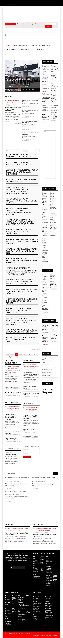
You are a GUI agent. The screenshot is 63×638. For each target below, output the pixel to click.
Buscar (49, 26)
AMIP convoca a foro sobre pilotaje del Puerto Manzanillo (20, 339)
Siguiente (11, 357)
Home (8, 45)
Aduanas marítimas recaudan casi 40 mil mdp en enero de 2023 (21, 251)
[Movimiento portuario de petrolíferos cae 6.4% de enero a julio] (34, 504)
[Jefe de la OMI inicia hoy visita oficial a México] (34, 477)
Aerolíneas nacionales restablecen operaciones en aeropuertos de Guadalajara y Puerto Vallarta (21, 271)
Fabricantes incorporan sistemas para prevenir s (45, 327)
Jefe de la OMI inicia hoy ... (39, 480)
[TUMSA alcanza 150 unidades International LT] (7, 505)
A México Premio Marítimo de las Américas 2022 (21, 181)
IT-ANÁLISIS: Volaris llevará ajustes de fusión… (30, 417)
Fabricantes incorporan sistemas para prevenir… (10, 417)
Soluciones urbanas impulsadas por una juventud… (31, 374)
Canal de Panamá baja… (12, 387)
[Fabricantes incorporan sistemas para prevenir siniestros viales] (7, 478)
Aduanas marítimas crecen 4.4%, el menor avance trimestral (20, 232)
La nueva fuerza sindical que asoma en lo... (47, 369)
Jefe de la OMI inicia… (10, 373)
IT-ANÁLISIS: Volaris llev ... (39, 494)
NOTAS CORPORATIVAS (26, 49)
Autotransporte (45, 45)
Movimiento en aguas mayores (11, 455)
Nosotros (36, 635)
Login (7, 4)
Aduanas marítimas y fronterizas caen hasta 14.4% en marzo (21, 261)
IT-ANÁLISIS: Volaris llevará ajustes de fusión (45, 339)
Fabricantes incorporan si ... (12, 481)
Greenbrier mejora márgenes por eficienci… (44, 535)
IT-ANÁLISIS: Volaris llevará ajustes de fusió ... (54, 98)
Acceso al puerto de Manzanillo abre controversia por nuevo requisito (19, 211)
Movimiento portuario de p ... (39, 508)
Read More (45, 209)
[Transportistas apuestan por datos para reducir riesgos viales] (7, 492)
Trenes (34, 45)
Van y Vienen (47, 375)
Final (17, 357)
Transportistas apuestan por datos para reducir (54, 327)
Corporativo (46, 364)
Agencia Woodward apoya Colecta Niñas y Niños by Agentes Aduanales (19, 282)
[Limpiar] (27, 151)
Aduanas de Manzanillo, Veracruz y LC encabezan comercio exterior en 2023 (20, 222)
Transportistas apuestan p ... (12, 495)
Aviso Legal (47, 635)
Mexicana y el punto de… (30, 436)
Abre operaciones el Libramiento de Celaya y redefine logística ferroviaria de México (18, 190)
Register (13, 4)
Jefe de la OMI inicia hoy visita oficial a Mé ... (54, 76)
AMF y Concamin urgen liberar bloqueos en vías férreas (22, 331)
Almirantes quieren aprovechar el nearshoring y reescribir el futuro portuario (22, 321)
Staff (41, 635)
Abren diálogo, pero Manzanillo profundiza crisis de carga (21, 201)
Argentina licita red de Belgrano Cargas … (13, 109)
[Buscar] (24, 151)
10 (6, 357)
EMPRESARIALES (11, 49)
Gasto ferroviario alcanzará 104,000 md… (29, 122)
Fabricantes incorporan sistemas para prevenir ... (45, 79)
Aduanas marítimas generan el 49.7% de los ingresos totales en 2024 (22, 241)
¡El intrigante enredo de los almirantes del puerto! (21, 156)
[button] (44, 625)
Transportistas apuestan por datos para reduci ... (45, 99)
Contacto (54, 635)
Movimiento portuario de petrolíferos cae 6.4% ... (54, 117)
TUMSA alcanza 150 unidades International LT (45, 117)
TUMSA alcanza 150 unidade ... (13, 508)
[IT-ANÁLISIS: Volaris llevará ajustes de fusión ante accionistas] (34, 490)
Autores (40, 49)
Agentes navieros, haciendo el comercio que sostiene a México (22, 291)
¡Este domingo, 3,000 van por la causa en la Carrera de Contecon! (22, 172)
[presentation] (54, 473)
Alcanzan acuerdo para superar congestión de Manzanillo (18, 311)
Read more (18, 123)
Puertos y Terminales (21, 45)
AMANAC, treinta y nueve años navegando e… (16, 533)
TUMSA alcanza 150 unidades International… (12, 439)
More (38, 90)
